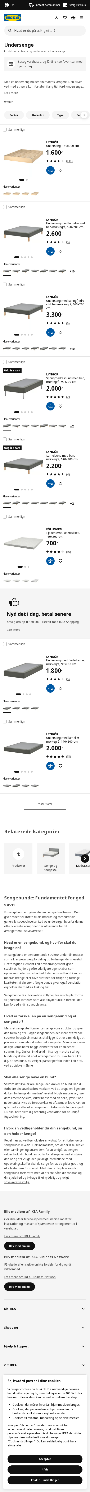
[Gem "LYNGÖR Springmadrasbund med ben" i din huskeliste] (60, 406)
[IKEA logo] (12, 17)
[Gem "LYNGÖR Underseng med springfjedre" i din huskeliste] (60, 332)
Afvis (45, 1469)
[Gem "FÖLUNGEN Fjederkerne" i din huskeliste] (60, 561)
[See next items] (84, 115)
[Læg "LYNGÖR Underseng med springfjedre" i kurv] (50, 332)
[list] (45, 858)
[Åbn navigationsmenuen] (81, 18)
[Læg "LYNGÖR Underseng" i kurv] (50, 170)
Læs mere (11, 93)
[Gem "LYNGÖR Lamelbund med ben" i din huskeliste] (60, 483)
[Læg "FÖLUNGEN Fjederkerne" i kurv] (50, 561)
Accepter (45, 1459)
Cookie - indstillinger (45, 1480)
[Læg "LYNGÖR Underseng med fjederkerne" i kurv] (50, 688)
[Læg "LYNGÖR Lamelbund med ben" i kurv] (50, 483)
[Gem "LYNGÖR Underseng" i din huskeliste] (60, 170)
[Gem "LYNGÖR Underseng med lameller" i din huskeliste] (60, 251)
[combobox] (43, 31)
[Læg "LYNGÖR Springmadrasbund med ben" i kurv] (50, 406)
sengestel (23, 1028)
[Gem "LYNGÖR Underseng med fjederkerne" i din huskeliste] (60, 688)
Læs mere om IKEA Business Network (30, 1277)
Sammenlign (16, 129)
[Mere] (85, 858)
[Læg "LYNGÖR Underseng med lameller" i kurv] (50, 251)
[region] (45, 1432)
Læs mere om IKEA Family (22, 1236)
